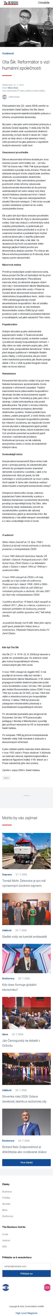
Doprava (7, 874)
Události (6, 930)
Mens (6, 778)
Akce (5, 1034)
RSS (4, 1246)
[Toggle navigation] (44, 3)
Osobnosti (8, 53)
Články (5, 1184)
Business (7, 1191)
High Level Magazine (26, 1313)
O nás (5, 1234)
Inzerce (6, 1240)
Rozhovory (8, 978)
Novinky (6, 1204)
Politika (6, 1197)
